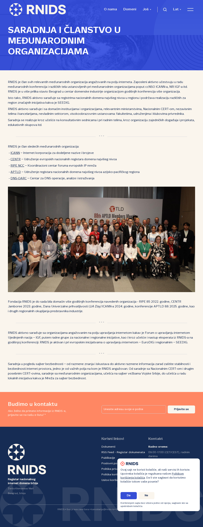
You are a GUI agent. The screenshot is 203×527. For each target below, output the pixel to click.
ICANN (15, 153)
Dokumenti (108, 447)
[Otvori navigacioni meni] (190, 9)
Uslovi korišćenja (113, 480)
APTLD (16, 172)
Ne (146, 495)
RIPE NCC (17, 165)
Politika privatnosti (114, 469)
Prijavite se (181, 409)
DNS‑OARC (19, 178)
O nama (110, 9)
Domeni (129, 9)
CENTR (16, 159)
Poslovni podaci (112, 463)
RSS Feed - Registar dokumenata (123, 452)
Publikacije (108, 458)
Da (128, 495)
